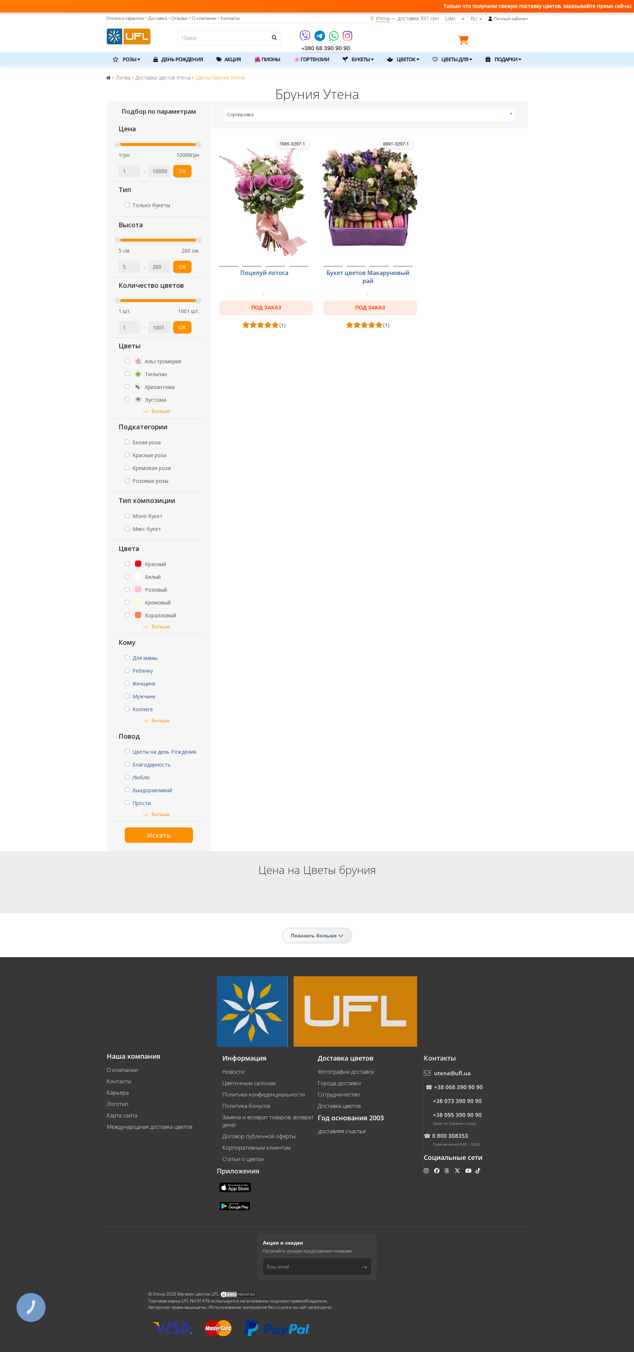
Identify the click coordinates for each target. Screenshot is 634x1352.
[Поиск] (273, 37)
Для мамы (144, 657)
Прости (141, 803)
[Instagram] (347, 38)
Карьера (118, 1092)
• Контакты (229, 18)
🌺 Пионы (267, 59)
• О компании (202, 18)
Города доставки (339, 1083)
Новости (233, 1071)
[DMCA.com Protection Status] (238, 1294)
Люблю (141, 777)
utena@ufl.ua (452, 1073)
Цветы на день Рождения (164, 751)
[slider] (118, 144)
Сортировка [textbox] (240, 114)
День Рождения (181, 59)
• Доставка (156, 18)
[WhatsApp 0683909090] (334, 38)
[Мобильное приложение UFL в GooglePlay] (235, 1205)
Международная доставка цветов (149, 1126)
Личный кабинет (511, 18)
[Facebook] (437, 1170)
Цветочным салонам (249, 1083)
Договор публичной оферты (259, 1136)
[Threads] (447, 1170)
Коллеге (142, 709)
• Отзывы (177, 18)
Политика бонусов (246, 1105)
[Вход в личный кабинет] (490, 19)
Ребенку (142, 670)
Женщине (144, 683)
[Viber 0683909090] (305, 38)
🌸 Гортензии (311, 59)
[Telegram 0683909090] (320, 38)
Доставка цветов (339, 1105)
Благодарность (151, 764)
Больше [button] (161, 410)
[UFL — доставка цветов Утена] (128, 35)
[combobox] (370, 115)
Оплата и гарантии (125, 18)
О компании (122, 1069)
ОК (182, 171)
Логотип (117, 1103)
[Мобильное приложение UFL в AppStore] (236, 1186)
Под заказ (266, 308)
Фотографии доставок (346, 1071)
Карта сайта (122, 1115)
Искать (159, 835)
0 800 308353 (450, 1135)
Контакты (119, 1081)
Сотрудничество (339, 1094)
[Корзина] (465, 41)
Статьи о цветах (243, 1158)
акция (232, 59)
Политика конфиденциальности (263, 1094)
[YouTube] (469, 1170)
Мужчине (144, 696)
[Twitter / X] (458, 1170)
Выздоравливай (152, 790)
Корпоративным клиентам (256, 1147)
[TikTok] (479, 1170)
